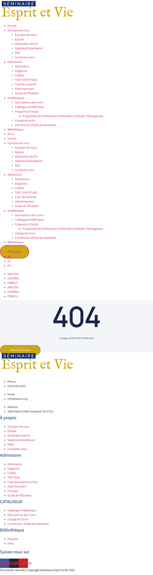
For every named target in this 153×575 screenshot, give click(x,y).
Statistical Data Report (29, 48)
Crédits (19, 75)
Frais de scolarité (25, 84)
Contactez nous (24, 57)
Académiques (15, 98)
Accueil (11, 26)
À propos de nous (18, 30)
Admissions (14, 62)
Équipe (19, 39)
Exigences (21, 71)
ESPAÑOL (13, 278)
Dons (10, 134)
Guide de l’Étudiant (27, 93)
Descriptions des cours (29, 102)
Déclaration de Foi (26, 44)
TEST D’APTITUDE (26, 80)
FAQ (17, 53)
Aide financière (24, 89)
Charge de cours (25, 121)
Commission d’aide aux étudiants (35, 125)
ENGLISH (12, 274)
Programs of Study (26, 112)
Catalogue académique (29, 107)
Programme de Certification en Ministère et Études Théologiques (62, 116)
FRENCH (12, 283)
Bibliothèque (15, 129)
